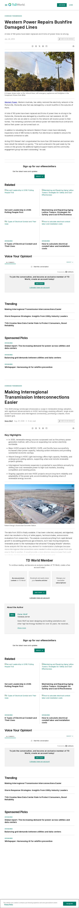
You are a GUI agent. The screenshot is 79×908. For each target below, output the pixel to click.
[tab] (10, 262)
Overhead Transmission (13, 16)
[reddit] (43, 46)
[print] (73, 46)
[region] (39, 267)
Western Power (11, 102)
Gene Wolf (9, 421)
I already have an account (39, 287)
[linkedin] (36, 46)
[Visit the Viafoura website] (69, 272)
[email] (46, 46)
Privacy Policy (8, 904)
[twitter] (39, 46)
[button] (6, 5)
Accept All (69, 903)
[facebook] (33, 46)
